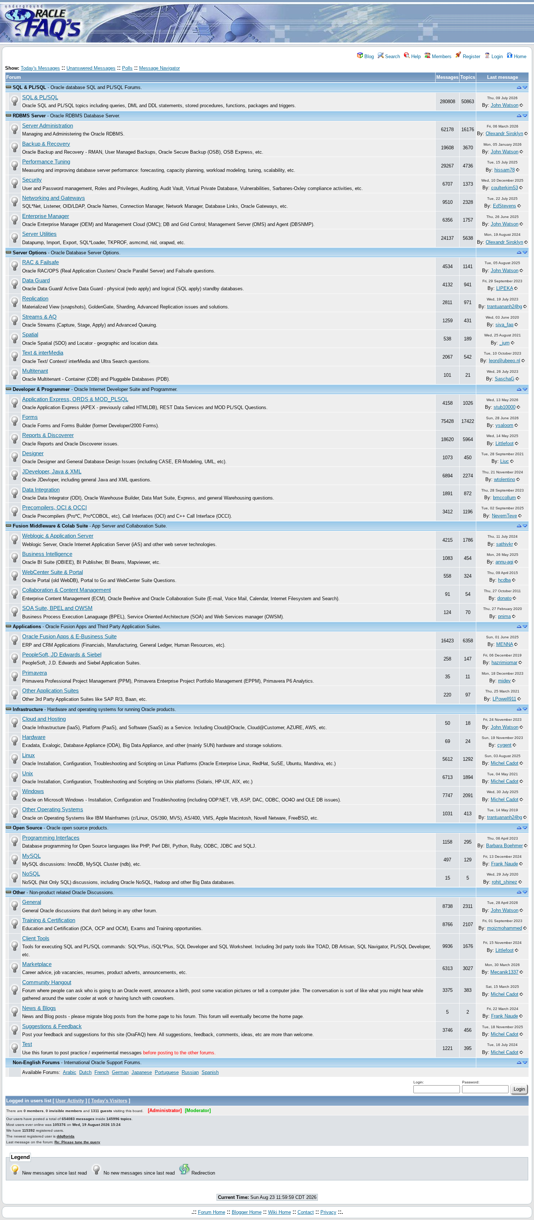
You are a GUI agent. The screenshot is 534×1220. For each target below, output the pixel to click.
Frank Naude (504, 863)
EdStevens (504, 206)
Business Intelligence (47, 554)
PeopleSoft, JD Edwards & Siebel (61, 655)
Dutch (85, 1072)
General (31, 902)
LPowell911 (504, 699)
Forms (30, 417)
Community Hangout (46, 982)
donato (504, 598)
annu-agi (504, 562)
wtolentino (504, 479)
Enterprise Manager (45, 216)
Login (496, 56)
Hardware (33, 737)
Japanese (142, 1072)
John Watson (504, 105)
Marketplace (37, 964)
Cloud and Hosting (44, 719)
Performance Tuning (46, 162)
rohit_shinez (504, 882)
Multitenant (35, 371)
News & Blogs (39, 1008)
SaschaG (504, 378)
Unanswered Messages (91, 68)
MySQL (31, 856)
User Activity (70, 1100)
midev (504, 680)
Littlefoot (504, 443)
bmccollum (504, 497)
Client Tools (35, 938)
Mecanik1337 (504, 972)
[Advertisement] (310, 23)
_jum (504, 343)
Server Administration (47, 126)
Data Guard (36, 280)
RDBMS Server (29, 115)
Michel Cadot (504, 763)
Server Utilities (39, 234)
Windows (33, 791)
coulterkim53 (504, 187)
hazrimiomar (504, 662)
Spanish (210, 1072)
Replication (35, 299)
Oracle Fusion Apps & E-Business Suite (69, 636)
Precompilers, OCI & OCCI (54, 507)
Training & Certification (48, 920)
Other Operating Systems (52, 809)
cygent (504, 745)
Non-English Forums (36, 1062)
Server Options (29, 252)
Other (19, 892)
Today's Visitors (109, 1100)
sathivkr (504, 544)
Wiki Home (279, 1212)
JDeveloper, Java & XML (51, 471)
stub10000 (504, 407)
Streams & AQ (39, 317)
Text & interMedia (42, 353)
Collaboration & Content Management (66, 590)
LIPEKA (504, 288)
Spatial (30, 335)
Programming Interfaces (51, 838)
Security (32, 180)
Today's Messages (40, 68)
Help (415, 56)
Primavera (34, 673)
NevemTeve (504, 515)
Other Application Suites (50, 691)
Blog (368, 56)
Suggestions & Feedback (52, 1026)
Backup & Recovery (46, 144)
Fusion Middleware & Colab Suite (50, 526)
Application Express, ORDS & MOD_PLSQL (75, 399)
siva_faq (504, 324)
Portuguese (167, 1072)
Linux (28, 755)
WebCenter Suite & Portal (52, 572)
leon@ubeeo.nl (504, 360)
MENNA (504, 644)
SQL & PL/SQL (29, 87)
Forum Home (211, 1212)
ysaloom (504, 425)
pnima (504, 616)
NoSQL (31, 874)
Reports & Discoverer (48, 435)
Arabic (69, 1072)
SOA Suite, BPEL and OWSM (57, 608)
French (101, 1072)
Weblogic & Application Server (57, 536)
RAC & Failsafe (40, 262)
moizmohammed (504, 928)
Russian (190, 1072)
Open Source (27, 828)
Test (27, 1044)
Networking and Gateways (53, 198)
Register (470, 56)
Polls (127, 68)
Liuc (504, 461)
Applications (27, 626)
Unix (27, 773)
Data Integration (41, 490)
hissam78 (504, 170)
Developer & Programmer (41, 389)
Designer (33, 453)
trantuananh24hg (504, 306)
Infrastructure (28, 709)
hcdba (504, 580)
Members (441, 56)
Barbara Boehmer (504, 845)
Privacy (328, 1212)
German (120, 1072)
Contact (306, 1212)
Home (519, 56)
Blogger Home (247, 1212)
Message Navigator (159, 68)
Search (392, 56)
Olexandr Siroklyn (504, 133)
